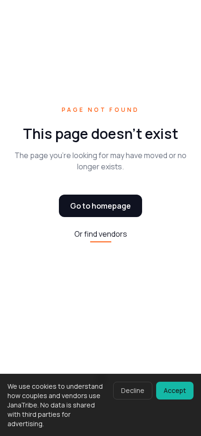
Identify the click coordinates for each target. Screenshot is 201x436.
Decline (132, 390)
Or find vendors (100, 234)
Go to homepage (100, 206)
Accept (175, 390)
